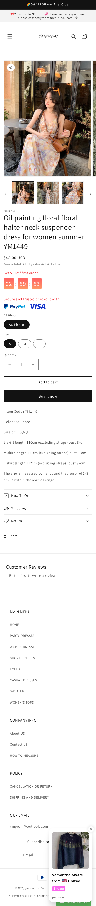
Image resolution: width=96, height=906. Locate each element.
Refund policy (49, 888)
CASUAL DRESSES (23, 680)
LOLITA (15, 669)
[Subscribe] (72, 855)
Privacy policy (72, 888)
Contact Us (75, 902)
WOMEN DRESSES (23, 647)
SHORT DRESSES (22, 658)
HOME (14, 624)
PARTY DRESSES (22, 635)
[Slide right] (90, 194)
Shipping (27, 264)
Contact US (19, 744)
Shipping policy (47, 895)
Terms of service (22, 895)
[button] (9, 36)
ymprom (30, 888)
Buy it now (48, 396)
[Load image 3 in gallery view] (73, 192)
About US (17, 733)
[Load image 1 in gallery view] (23, 192)
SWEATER (17, 691)
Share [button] (13, 536)
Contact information (75, 895)
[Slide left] (5, 194)
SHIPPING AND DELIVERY (29, 797)
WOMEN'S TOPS (22, 702)
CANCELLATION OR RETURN (31, 786)
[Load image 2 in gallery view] (48, 192)
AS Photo (16, 324)
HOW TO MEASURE (24, 755)
